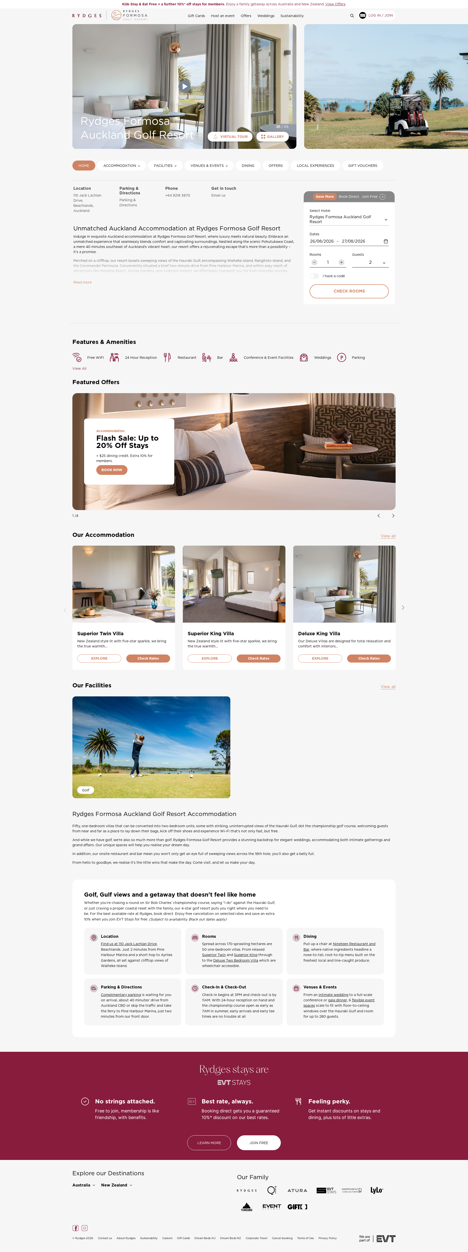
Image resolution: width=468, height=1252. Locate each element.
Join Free (259, 1143)
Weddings (265, 16)
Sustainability (292, 16)
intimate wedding (333, 995)
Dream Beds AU (205, 1238)
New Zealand (114, 1185)
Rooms (315, 254)
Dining (248, 165)
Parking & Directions (128, 202)
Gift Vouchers (362, 165)
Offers (246, 16)
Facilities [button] (163, 165)
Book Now (111, 470)
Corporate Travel (256, 1238)
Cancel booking (282, 1238)
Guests (358, 254)
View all (388, 536)
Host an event (223, 16)
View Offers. (283, 4)
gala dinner (337, 1000)
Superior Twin (214, 955)
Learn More (209, 1143)
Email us (218, 195)
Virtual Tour (234, 136)
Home (83, 165)
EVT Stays (125, 919)
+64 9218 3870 (177, 195)
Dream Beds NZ (230, 1238)
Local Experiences (315, 165)
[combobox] (349, 219)
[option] (234, 4)
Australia (81, 1185)
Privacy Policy (328, 1238)
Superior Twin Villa (100, 633)
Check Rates (148, 658)
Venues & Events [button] (207, 165)
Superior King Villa (211, 633)
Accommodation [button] (119, 165)
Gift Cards (196, 16)
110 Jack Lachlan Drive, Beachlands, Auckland (87, 203)
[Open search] (354, 15)
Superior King (245, 955)
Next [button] (290, 86)
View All (79, 368)
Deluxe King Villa (319, 633)
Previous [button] (77, 86)
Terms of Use (305, 1238)
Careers (167, 1238)
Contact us (105, 1238)
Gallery (275, 136)
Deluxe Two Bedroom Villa (235, 960)
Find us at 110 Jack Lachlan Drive (129, 944)
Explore (99, 658)
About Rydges (126, 1238)
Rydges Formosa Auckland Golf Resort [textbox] (341, 219)
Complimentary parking (121, 995)
